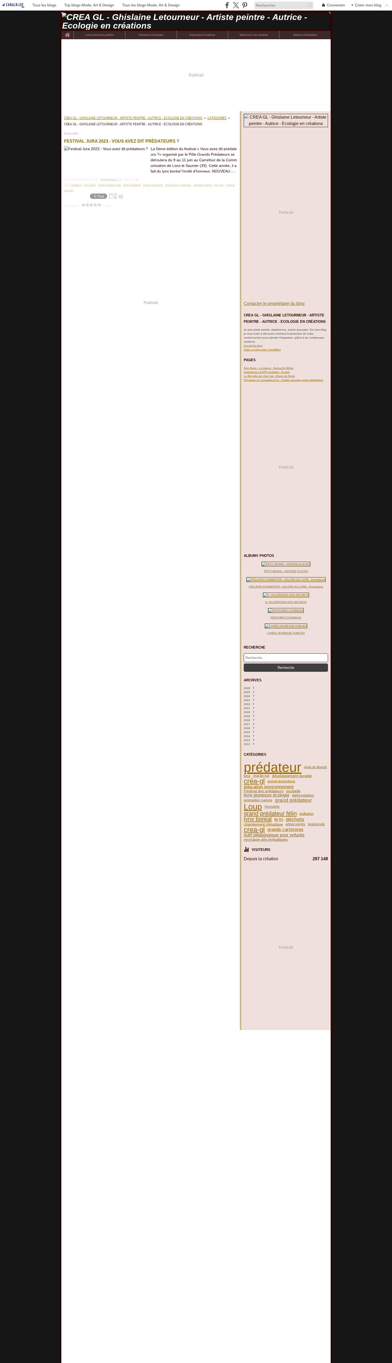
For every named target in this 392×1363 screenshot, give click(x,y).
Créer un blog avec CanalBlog (262, 349)
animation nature (258, 800)
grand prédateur (293, 800)
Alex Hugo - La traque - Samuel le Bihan (269, 368)
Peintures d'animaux (151, 35)
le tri (278, 819)
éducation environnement (269, 787)
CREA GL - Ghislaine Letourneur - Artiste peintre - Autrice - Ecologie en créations (133, 118)
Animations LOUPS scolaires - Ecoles (267, 372)
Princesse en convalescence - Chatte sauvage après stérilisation (283, 380)
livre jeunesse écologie (266, 795)
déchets (295, 819)
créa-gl (254, 781)
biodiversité (316, 824)
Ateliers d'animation (305, 35)
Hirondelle (272, 806)
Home (67, 32)
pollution (306, 813)
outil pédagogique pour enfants (274, 835)
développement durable (292, 776)
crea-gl (254, 829)
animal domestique (281, 781)
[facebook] (227, 5)
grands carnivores (285, 829)
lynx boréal (258, 819)
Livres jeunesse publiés (99, 35)
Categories (217, 118)
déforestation (303, 795)
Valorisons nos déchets (253, 35)
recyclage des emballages (266, 839)
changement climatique (263, 824)
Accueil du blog (253, 345)
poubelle (293, 791)
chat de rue (261, 775)
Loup (253, 807)
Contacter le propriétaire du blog (274, 303)
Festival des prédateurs (263, 791)
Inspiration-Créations (202, 35)
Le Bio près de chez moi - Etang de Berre (269, 376)
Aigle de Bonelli (315, 767)
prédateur (272, 767)
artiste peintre (295, 824)
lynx (247, 776)
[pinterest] (244, 5)
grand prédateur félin (270, 814)
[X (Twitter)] (236, 5)
